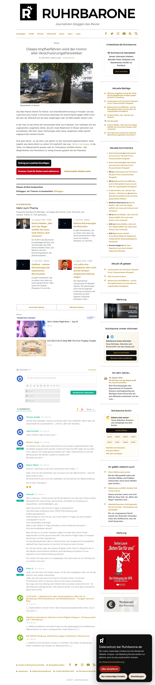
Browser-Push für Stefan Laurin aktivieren (38, 171)
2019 (133, 442)
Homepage (20, 34)
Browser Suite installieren (121, 358)
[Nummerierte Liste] (41, 385)
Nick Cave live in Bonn (117, 276)
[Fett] (27, 385)
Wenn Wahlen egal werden (119, 472)
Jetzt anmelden (121, 71)
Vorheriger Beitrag (36, 307)
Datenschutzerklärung (41, 671)
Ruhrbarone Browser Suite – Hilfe (92, 671)
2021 (117, 442)
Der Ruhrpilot (112, 121)
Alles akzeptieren (109, 669)
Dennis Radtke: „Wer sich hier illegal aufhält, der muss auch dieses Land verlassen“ (42, 229)
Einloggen (58, 191)
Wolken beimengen (80, 144)
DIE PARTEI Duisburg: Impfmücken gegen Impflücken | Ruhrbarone (57, 636)
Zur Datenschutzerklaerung (111, 662)
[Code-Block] (51, 385)
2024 (125, 437)
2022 (109, 442)
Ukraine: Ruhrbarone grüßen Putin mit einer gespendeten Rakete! (123, 196)
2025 (117, 437)
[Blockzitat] (48, 385)
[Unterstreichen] (34, 385)
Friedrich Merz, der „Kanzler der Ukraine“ (120, 116)
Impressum (23, 671)
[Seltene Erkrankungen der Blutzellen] (65, 224)
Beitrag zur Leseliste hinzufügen (33, 163)
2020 (125, 442)
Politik (31, 34)
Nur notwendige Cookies (113, 676)
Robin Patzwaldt (115, 153)
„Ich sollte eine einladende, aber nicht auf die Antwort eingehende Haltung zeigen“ (85, 270)
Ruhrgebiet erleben (57, 665)
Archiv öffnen (121, 430)
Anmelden (92, 370)
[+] (57, 385)
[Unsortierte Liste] (44, 385)
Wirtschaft (51, 34)
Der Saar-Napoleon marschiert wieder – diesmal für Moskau (121, 248)
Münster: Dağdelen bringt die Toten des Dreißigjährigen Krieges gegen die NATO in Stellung (121, 95)
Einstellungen (137, 676)
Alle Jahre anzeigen (114, 453)
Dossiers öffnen (112, 451)
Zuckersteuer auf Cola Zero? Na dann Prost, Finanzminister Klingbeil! (122, 102)
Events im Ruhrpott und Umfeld (31, 665)
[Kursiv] (31, 385)
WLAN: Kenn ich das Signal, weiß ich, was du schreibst (122, 381)
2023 (133, 437)
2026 (109, 437)
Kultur (61, 34)
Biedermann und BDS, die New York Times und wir (122, 489)
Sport (70, 34)
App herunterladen (121, 353)
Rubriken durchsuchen (115, 448)
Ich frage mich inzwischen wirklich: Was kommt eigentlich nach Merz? (121, 134)
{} (54, 385)
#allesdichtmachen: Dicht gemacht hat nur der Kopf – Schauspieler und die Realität (123, 507)
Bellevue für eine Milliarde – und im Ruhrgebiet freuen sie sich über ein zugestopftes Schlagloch (121, 109)
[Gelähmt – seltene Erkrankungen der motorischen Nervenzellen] (23, 265)
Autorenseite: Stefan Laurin (77, 171)
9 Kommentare (68, 58)
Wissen (40, 34)
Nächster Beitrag (76, 307)
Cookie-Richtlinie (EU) (65, 671)
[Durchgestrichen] (37, 385)
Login (78, 34)
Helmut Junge (32, 442)
